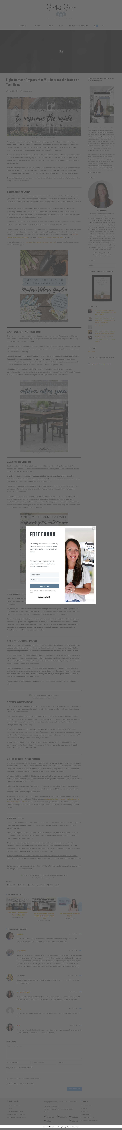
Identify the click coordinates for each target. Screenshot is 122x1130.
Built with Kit (44, 597)
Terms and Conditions (49, 1127)
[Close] (94, 528)
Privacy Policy (62, 1127)
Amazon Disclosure (73, 1127)
